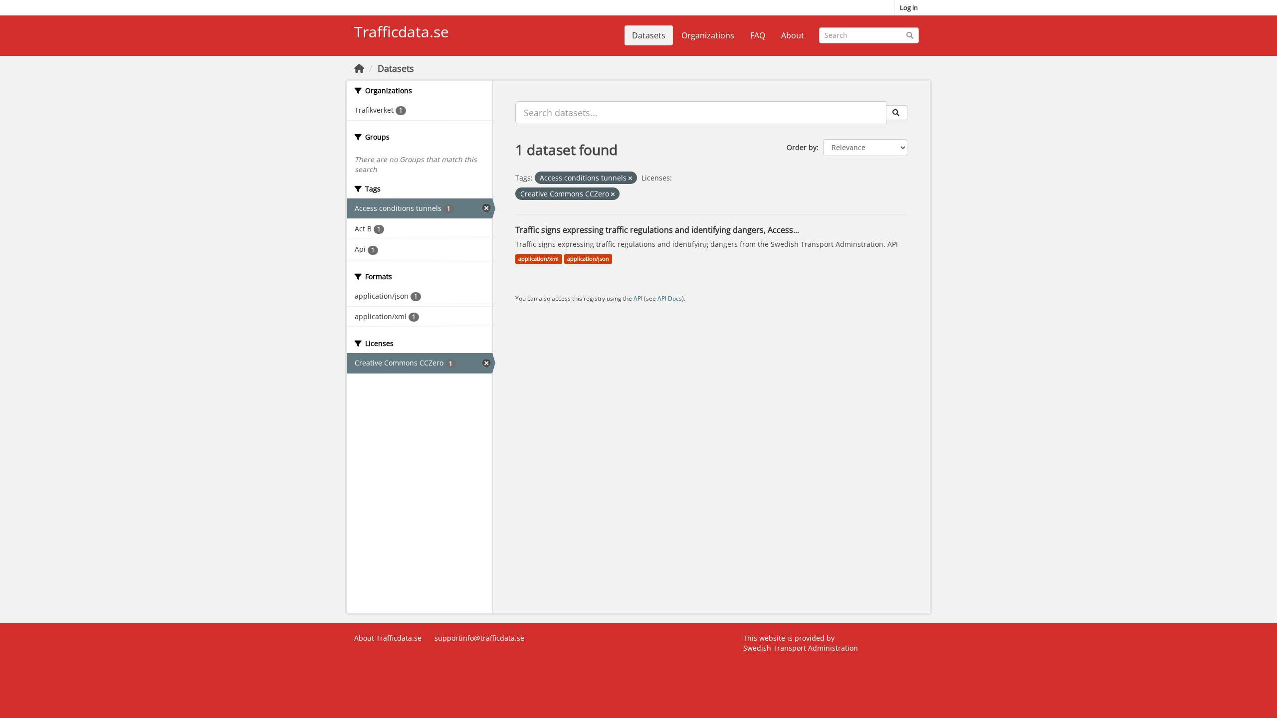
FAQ (757, 35)
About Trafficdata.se (388, 638)
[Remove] (630, 178)
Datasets (648, 35)
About (792, 35)
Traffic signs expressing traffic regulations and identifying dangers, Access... (657, 229)
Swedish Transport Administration (800, 648)
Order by (802, 147)
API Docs (669, 298)
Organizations (707, 35)
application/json (588, 258)
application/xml (538, 258)
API (638, 298)
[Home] (359, 68)
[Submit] (909, 34)
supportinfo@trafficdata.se (479, 638)
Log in (909, 7)
